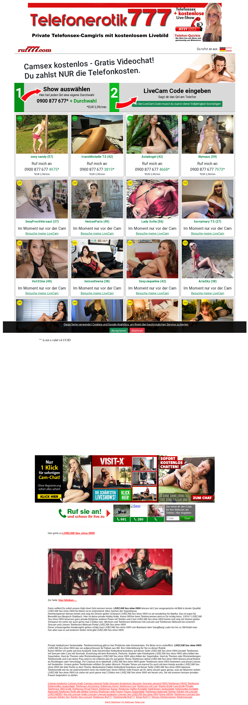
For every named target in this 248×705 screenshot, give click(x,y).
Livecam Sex (124, 694)
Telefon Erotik (165, 686)
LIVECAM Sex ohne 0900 (78, 533)
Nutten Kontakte (138, 689)
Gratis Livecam (89, 694)
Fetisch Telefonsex (100, 689)
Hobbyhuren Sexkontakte (161, 689)
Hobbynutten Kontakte (186, 689)
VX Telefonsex (127, 702)
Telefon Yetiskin (176, 691)
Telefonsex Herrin (109, 686)
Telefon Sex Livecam (81, 697)
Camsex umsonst (93, 683)
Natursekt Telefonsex (59, 691)
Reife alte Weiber (80, 691)
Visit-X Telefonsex (113, 702)
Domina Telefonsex (99, 691)
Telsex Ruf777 (143, 697)
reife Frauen (116, 691)
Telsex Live (140, 702)
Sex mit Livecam (72, 694)
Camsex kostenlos (57, 683)
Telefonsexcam (184, 697)
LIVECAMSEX (55, 694)
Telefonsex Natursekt (156, 691)
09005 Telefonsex (189, 683)
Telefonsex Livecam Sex (187, 694)
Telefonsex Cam (127, 686)
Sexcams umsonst (152, 683)
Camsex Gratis (75, 683)
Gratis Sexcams (111, 683)
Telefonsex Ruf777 (103, 697)
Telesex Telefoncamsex (163, 697)
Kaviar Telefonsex (120, 689)
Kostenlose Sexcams (131, 683)
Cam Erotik (179, 686)
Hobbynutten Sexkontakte (61, 686)
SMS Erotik (65, 689)
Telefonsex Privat (81, 689)
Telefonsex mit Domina (88, 686)
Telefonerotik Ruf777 (124, 697)
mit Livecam (191, 691)
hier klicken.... (68, 600)
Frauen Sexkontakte (134, 691)
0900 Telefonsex (171, 683)
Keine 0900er (166, 694)
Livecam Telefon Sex (59, 697)
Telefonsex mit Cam (147, 686)
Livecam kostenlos (107, 694)
